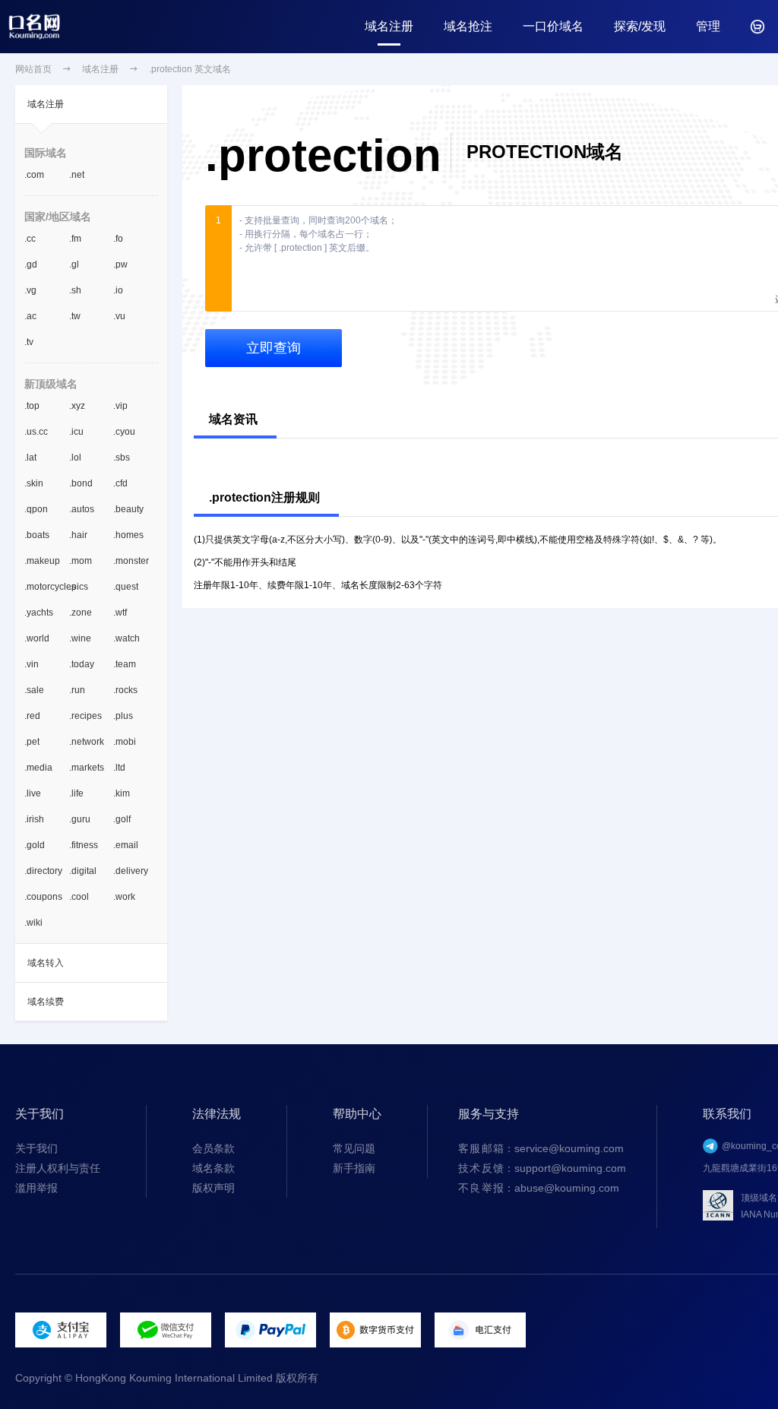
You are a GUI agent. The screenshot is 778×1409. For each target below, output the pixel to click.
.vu (119, 316)
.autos (81, 509)
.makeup (42, 561)
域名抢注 (468, 26)
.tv (28, 342)
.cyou (124, 431)
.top (32, 406)
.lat (30, 457)
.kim (121, 793)
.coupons (43, 896)
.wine (80, 638)
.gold (34, 845)
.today (81, 664)
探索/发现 (640, 26)
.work (124, 896)
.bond (81, 483)
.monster (131, 561)
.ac (30, 316)
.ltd (119, 767)
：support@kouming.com (542, 1168)
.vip (120, 406)
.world (36, 638)
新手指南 (354, 1168)
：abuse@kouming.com (538, 1188)
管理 (708, 26)
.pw (120, 264)
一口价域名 (553, 26)
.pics (78, 586)
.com (34, 174)
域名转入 (45, 963)
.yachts (38, 612)
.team (124, 664)
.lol (75, 457)
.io (118, 290)
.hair (78, 535)
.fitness (83, 845)
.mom (80, 561)
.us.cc (36, 431)
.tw (75, 316)
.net (76, 174)
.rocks (125, 690)
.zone (80, 612)
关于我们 (36, 1148)
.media (38, 767)
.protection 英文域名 (190, 69)
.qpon (36, 509)
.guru (79, 819)
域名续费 (45, 1001)
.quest (125, 586)
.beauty (128, 509)
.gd (30, 264)
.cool (79, 896)
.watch (126, 638)
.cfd (120, 483)
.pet (32, 741)
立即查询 (273, 348)
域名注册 (389, 26)
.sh (75, 290)
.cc (30, 238)
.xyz (77, 406)
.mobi (124, 741)
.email (125, 845)
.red (32, 716)
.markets (86, 767)
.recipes (85, 716)
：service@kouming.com (541, 1148)
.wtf (120, 612)
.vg (30, 290)
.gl (74, 264)
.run (77, 690)
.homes (128, 535)
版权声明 (213, 1188)
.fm (75, 238)
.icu (76, 431)
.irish (34, 819)
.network (86, 741)
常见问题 (354, 1148)
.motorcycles (46, 586)
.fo (118, 238)
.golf (122, 819)
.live (32, 793)
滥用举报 (36, 1188)
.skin (33, 483)
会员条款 (213, 1148)
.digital (82, 871)
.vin (31, 664)
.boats (36, 535)
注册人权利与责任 (57, 1168)
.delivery (130, 871)
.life (76, 793)
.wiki (33, 922)
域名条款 (213, 1168)
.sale (34, 690)
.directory (43, 871)
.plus (123, 716)
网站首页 (33, 69)
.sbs (121, 457)
